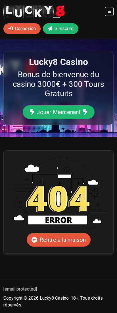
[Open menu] (109, 11)
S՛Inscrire (64, 28)
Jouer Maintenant (58, 112)
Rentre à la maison (62, 239)
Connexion (25, 28)
